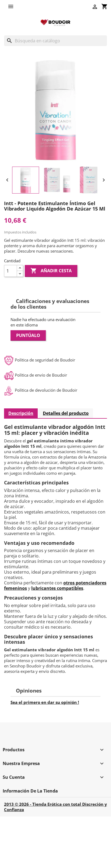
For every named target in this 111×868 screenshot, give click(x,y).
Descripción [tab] (20, 413)
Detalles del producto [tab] (66, 413)
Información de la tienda (30, 791)
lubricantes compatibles (57, 588)
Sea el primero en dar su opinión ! (45, 702)
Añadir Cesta (51, 270)
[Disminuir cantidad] (20, 274)
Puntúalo (28, 335)
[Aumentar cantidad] (20, 268)
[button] (12, 6)
